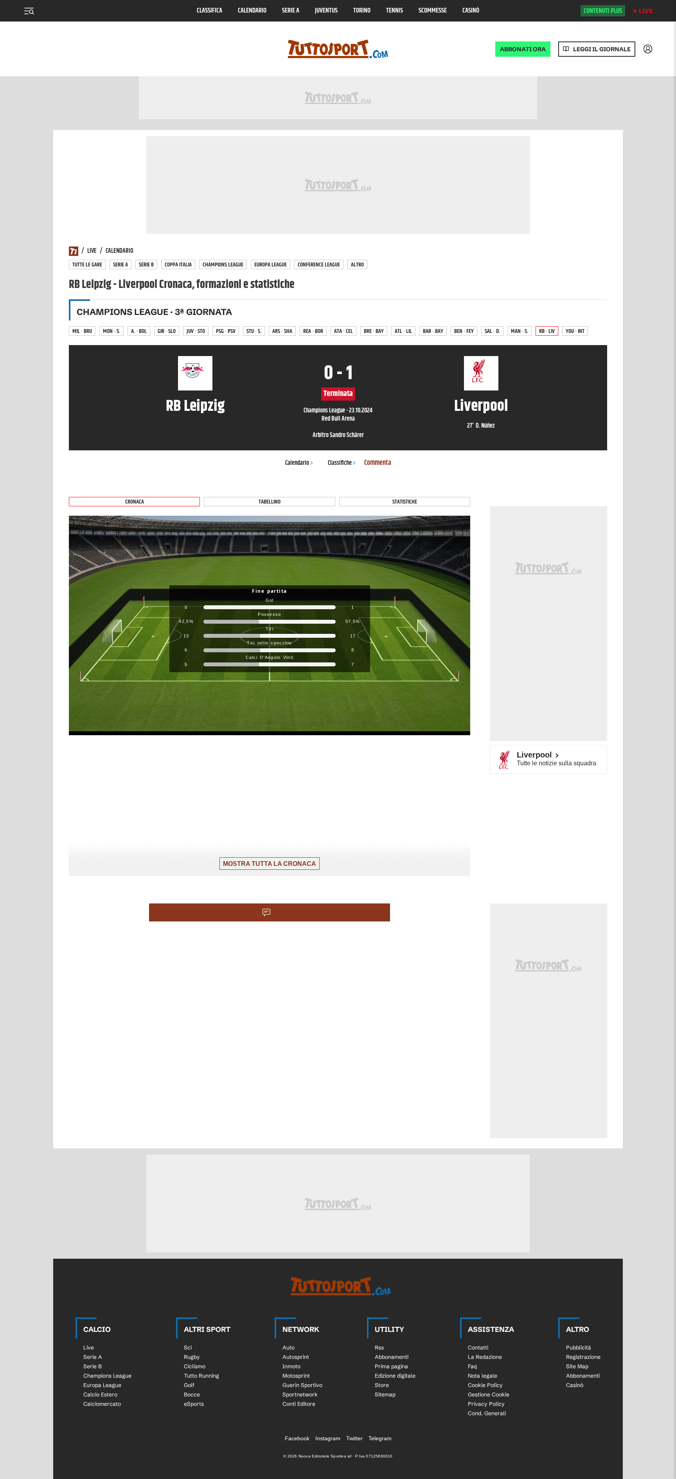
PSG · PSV (226, 331)
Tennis (394, 10)
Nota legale (482, 1375)
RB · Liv (547, 331)
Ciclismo (194, 1366)
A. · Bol (139, 331)
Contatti (478, 1347)
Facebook (297, 1438)
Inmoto (291, 1366)
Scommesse (433, 10)
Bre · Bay (374, 331)
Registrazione (583, 1356)
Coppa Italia (178, 264)
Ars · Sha (282, 331)
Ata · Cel (343, 331)
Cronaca (134, 501)
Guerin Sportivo (302, 1385)
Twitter (354, 1438)
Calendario (252, 10)
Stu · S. (253, 331)
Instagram (327, 1438)
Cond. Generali (487, 1413)
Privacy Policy (486, 1403)
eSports (194, 1403)
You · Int (575, 331)
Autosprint (295, 1356)
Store (382, 1385)
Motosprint (296, 1375)
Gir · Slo (167, 331)
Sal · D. (492, 331)
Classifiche (340, 463)
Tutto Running (201, 1375)
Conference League (319, 264)
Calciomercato (102, 1403)
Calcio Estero (100, 1394)
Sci (188, 1347)
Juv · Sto (196, 331)
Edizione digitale (395, 1375)
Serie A (290, 10)
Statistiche (404, 501)
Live (646, 11)
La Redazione (485, 1356)
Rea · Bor (313, 331)
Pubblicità (578, 1347)
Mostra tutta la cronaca (269, 863)
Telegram (380, 1438)
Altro (357, 264)
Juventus (326, 10)
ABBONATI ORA (523, 49)
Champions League (223, 264)
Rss (379, 1347)
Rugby (192, 1356)
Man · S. (519, 331)
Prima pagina (391, 1366)
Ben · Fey (464, 331)
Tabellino (269, 501)
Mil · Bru (82, 331)
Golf (189, 1385)
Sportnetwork (300, 1394)
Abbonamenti (391, 1356)
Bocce (192, 1394)
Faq (472, 1366)
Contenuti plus (603, 11)
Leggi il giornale (602, 49)
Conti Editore (298, 1403)
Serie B (146, 264)
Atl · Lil (403, 331)
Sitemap (385, 1394)
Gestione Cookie (488, 1394)
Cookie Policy (485, 1385)
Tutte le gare (87, 264)
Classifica (209, 10)
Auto (288, 1347)
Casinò (470, 10)
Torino (361, 10)
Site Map (577, 1366)
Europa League (270, 264)
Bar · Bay (433, 331)
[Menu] (28, 10)
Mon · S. (111, 331)
